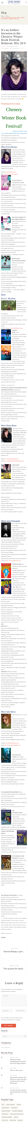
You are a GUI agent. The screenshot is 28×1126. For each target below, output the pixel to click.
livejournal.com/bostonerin (11, 174)
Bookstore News (6, 1111)
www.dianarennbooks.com (12, 459)
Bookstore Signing (17, 1111)
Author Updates (10, 1104)
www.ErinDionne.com (10, 172)
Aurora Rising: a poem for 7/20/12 (14, 952)
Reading (20, 1120)
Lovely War (5, 1120)
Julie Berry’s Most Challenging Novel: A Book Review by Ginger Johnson (18, 1061)
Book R (19, 1104)
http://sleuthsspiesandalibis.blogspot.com (14, 461)
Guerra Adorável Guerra (16, 1114)
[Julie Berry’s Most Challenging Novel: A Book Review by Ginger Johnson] (5, 1057)
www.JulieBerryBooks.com (11, 743)
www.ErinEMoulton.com (17, 328)
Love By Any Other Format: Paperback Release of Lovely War (18, 1092)
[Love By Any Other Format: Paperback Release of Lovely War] (5, 1087)
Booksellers (14, 1107)
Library (16, 1117)
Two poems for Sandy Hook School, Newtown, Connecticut (14, 969)
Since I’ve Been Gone (16, 1070)
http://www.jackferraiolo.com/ (13, 560)
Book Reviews (5, 1107)
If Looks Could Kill (7, 1117)
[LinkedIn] (9, 937)
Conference (5, 1114)
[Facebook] (7, 937)
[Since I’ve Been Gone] (5, 1068)
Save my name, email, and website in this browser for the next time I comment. (11, 1019)
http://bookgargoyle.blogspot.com (12, 745)
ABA (3, 1104)
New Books (13, 1120)
